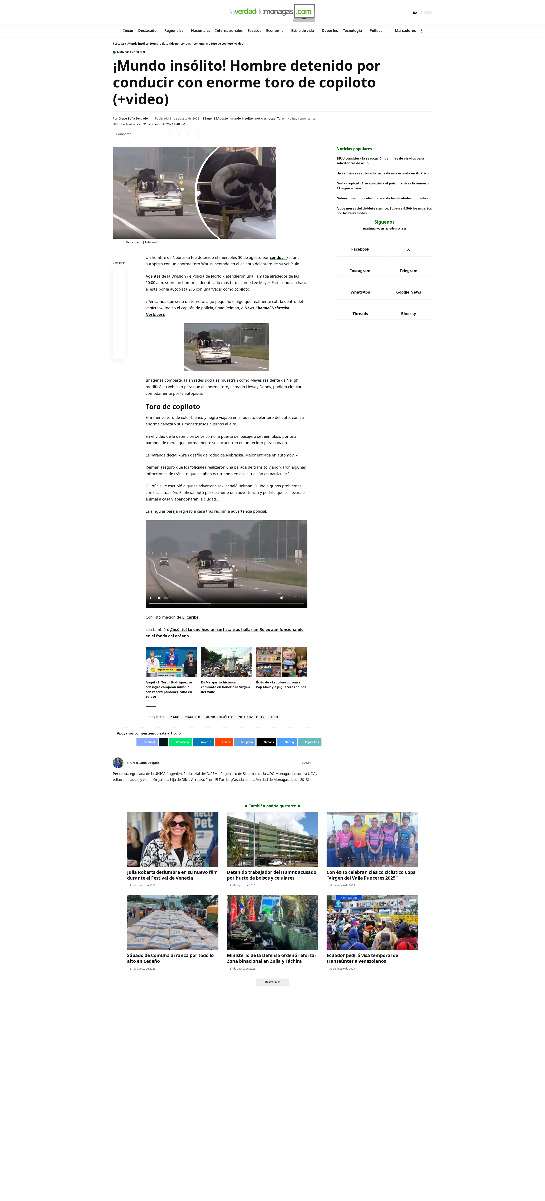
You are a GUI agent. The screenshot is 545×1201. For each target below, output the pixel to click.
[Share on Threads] (192, 134)
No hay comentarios (301, 118)
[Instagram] (134, 13)
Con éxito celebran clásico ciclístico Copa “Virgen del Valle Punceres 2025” (371, 875)
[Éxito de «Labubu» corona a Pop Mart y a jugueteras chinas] (281, 662)
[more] (421, 31)
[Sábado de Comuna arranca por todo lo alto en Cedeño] (172, 922)
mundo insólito (241, 118)
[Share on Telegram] (183, 134)
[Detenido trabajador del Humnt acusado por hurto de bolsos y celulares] (272, 839)
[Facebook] (117, 13)
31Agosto (221, 118)
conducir (278, 257)
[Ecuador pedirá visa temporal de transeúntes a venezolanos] (372, 922)
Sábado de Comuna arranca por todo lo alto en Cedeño (170, 958)
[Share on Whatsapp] (156, 134)
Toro (280, 118)
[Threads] (151, 13)
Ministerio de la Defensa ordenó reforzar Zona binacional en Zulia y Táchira (272, 958)
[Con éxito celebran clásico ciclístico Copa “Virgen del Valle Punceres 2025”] (372, 839)
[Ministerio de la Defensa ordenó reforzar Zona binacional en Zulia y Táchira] (272, 922)
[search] (407, 13)
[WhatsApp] (145, 13)
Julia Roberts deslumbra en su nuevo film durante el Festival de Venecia (172, 875)
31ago (207, 118)
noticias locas (265, 118)
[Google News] (128, 13)
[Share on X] (147, 134)
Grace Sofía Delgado (133, 118)
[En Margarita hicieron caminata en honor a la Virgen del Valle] (226, 662)
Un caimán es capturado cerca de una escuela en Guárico (383, 173)
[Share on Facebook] (137, 134)
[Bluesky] (157, 13)
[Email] (119, 354)
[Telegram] (140, 13)
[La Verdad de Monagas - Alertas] (272, 12)
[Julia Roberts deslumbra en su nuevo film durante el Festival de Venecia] (172, 839)
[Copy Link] (202, 134)
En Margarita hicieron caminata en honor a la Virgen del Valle (225, 687)
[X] (122, 13)
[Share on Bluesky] (119, 344)
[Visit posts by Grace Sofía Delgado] (118, 762)
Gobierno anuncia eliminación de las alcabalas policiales (382, 198)
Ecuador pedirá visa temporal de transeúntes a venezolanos (362, 958)
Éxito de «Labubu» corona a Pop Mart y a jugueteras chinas (281, 684)
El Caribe (190, 617)
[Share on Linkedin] (165, 134)
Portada (118, 44)
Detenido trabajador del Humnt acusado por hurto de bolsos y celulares (271, 875)
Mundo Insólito (131, 52)
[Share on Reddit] (174, 134)
